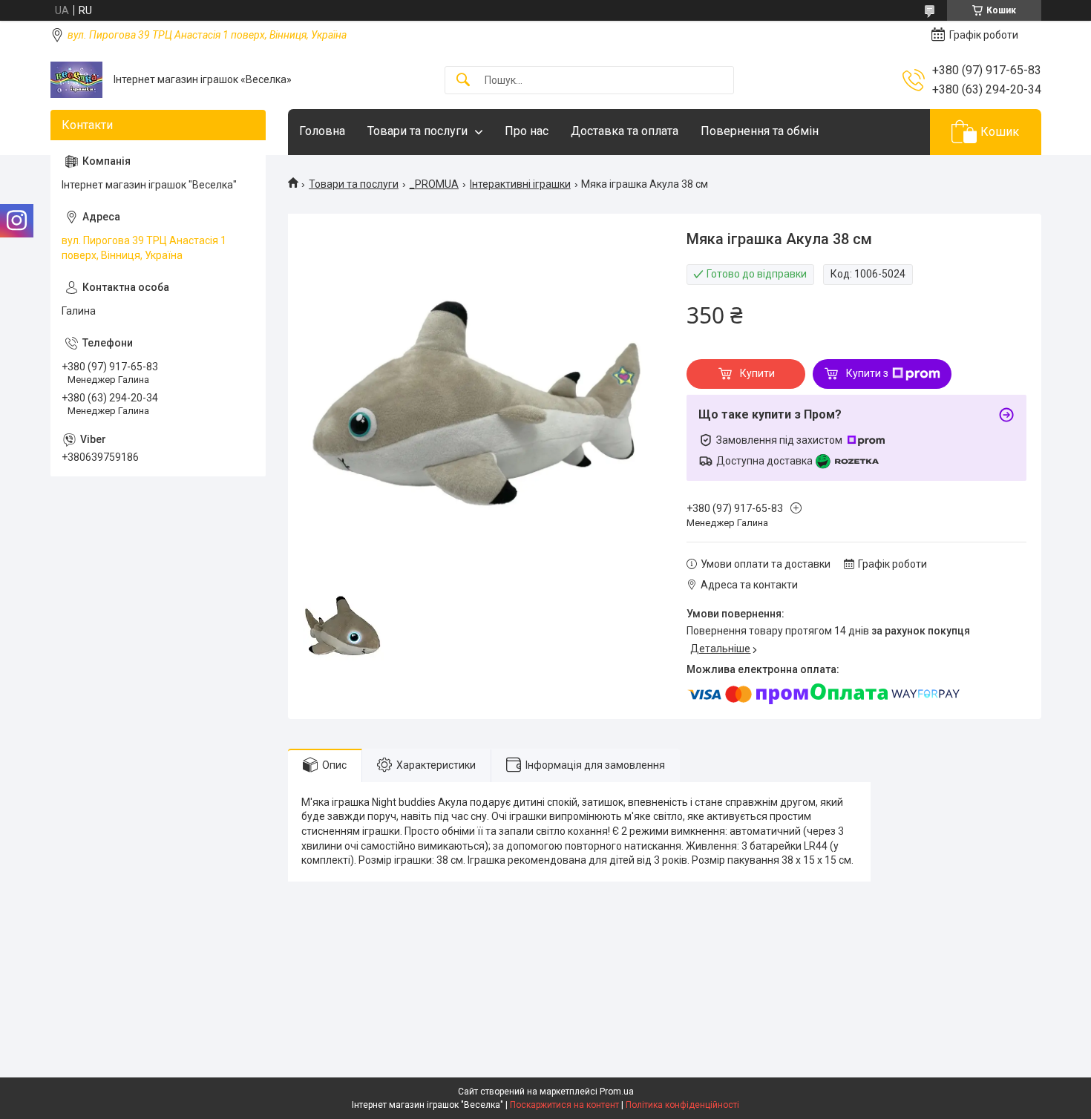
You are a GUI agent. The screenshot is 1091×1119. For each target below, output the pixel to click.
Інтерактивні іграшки (520, 184)
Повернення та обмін (760, 131)
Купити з (867, 373)
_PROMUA (434, 184)
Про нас (526, 131)
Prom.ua (617, 1091)
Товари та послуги (417, 131)
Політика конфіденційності (682, 1105)
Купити (757, 373)
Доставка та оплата (624, 131)
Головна (322, 131)
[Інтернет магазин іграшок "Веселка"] (76, 80)
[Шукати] (463, 80)
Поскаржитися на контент (564, 1105)
